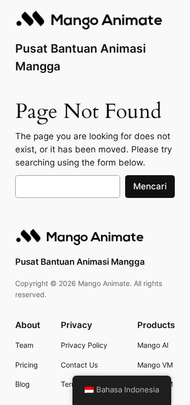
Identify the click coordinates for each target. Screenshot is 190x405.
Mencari (150, 186)
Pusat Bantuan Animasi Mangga (80, 262)
